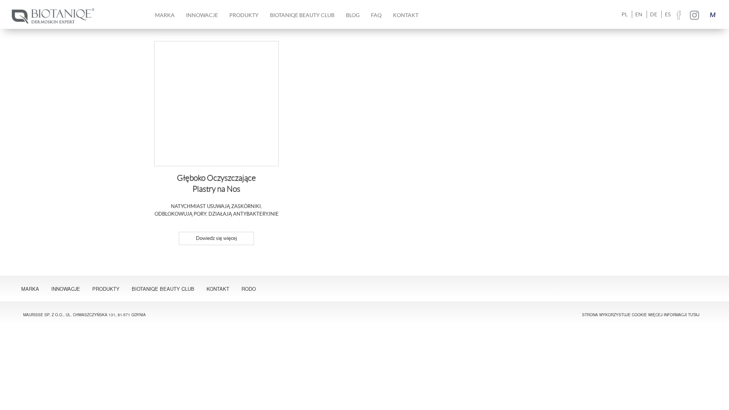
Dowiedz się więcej (216, 238)
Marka (30, 288)
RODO (248, 288)
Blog (353, 15)
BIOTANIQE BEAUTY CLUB (302, 15)
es (668, 14)
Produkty (106, 288)
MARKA (165, 15)
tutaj (693, 314)
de (653, 14)
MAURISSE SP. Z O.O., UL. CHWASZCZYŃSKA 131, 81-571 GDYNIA (84, 314)
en (638, 14)
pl (625, 14)
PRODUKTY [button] (244, 15)
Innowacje (202, 15)
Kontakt (405, 15)
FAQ (376, 15)
